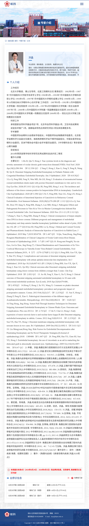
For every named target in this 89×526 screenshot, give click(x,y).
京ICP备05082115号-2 (57, 523)
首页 (16, 41)
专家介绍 (22, 41)
